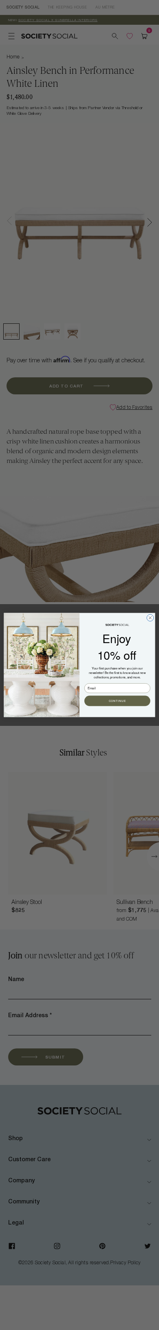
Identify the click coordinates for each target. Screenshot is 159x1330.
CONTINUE (117, 701)
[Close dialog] (150, 617)
